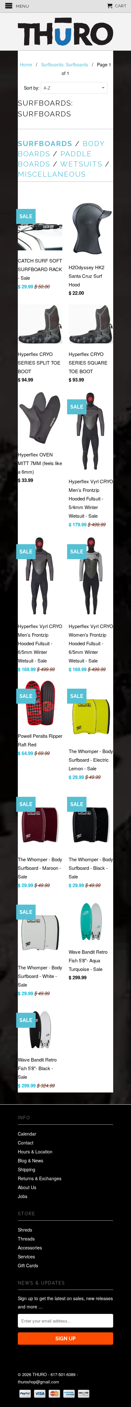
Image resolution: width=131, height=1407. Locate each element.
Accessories (30, 1247)
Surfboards (45, 143)
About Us (27, 1187)
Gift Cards (28, 1265)
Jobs (22, 1196)
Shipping (26, 1169)
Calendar (27, 1133)
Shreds (25, 1229)
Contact (25, 1142)
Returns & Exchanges (39, 1178)
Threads (26, 1238)
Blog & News (30, 1160)
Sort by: (32, 88)
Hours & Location (35, 1151)
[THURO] (65, 32)
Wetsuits (81, 164)
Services (26, 1256)
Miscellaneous (52, 174)
